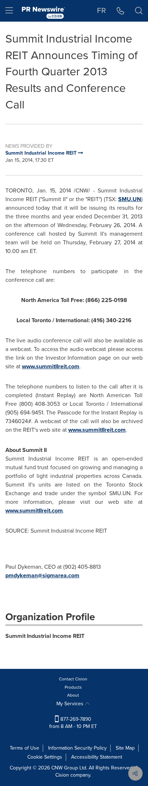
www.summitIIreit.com (50, 366)
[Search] (139, 11)
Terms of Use (24, 748)
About (73, 695)
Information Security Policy (77, 748)
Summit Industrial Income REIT (44, 636)
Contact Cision (73, 679)
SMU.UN (129, 199)
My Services (70, 703)
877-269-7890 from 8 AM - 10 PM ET (73, 722)
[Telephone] (120, 11)
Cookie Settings (44, 757)
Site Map (125, 748)
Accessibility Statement (96, 757)
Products (73, 687)
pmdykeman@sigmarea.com (42, 575)
